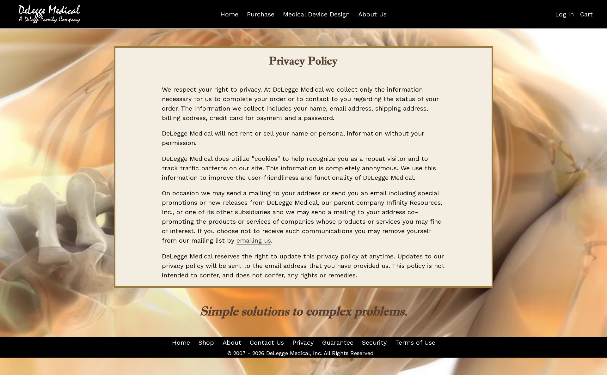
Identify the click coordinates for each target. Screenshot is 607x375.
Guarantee (337, 342)
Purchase (260, 14)
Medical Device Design (316, 14)
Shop (206, 342)
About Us (372, 14)
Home (229, 14)
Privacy (303, 342)
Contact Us (267, 342)
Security (374, 342)
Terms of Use (415, 342)
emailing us (253, 240)
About (232, 342)
